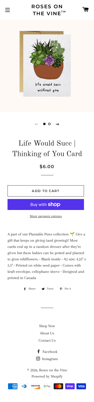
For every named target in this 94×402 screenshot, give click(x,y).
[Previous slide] (36, 123)
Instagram (49, 359)
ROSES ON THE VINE (48, 9)
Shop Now (47, 326)
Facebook (49, 351)
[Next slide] (57, 123)
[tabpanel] (47, 65)
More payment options (46, 216)
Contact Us (47, 340)
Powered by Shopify (47, 376)
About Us (47, 333)
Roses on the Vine (53, 370)
